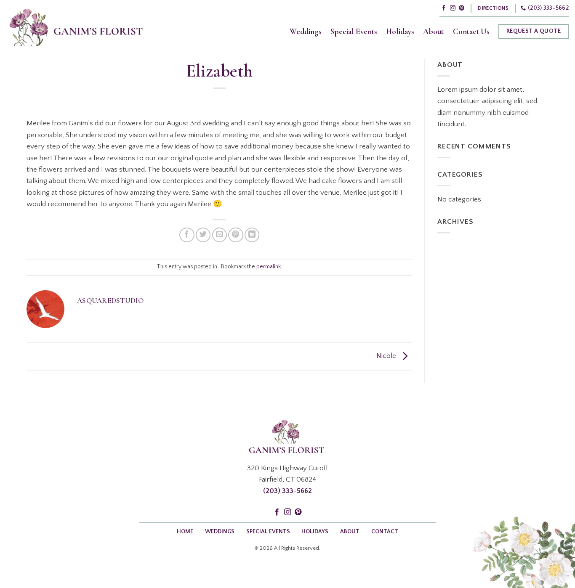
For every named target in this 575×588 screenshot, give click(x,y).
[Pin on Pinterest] (235, 235)
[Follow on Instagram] (452, 8)
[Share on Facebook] (186, 235)
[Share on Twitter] (203, 235)
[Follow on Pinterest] (461, 8)
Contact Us (471, 31)
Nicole (387, 356)
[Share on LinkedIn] (252, 235)
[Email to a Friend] (219, 235)
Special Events (353, 31)
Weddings (305, 31)
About (433, 31)
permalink (268, 266)
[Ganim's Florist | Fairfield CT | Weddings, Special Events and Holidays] (76, 25)
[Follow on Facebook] (444, 8)
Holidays (400, 31)
